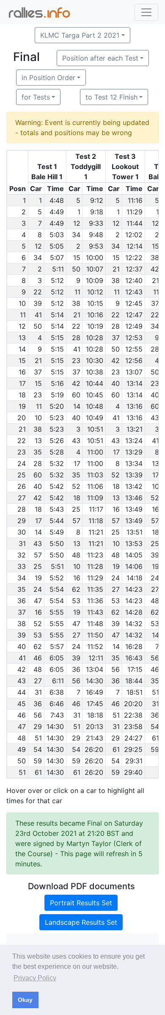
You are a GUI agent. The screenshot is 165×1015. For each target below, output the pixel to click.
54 (155, 726)
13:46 (134, 498)
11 (77, 292)
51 (155, 692)
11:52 (95, 646)
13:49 (134, 509)
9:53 (96, 246)
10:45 (94, 395)
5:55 (57, 612)
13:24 (134, 440)
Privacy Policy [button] (35, 978)
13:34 (134, 463)
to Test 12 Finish (111, 97)
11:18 (95, 520)
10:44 (94, 383)
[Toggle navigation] (146, 12)
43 (155, 417)
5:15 (57, 337)
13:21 (134, 429)
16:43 (134, 658)
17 (116, 452)
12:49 (134, 326)
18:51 (134, 692)
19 (116, 566)
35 (37, 452)
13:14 (134, 383)
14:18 (134, 578)
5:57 (57, 646)
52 (115, 475)
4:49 (57, 212)
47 (38, 600)
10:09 (94, 280)
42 (155, 269)
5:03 (57, 234)
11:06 (95, 486)
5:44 (57, 520)
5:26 (57, 440)
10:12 (95, 292)
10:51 (95, 429)
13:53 (134, 543)
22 (37, 292)
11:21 (95, 532)
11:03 (95, 475)
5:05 (57, 246)
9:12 (96, 200)
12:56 (134, 360)
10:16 (95, 315)
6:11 (58, 681)
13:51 (134, 532)
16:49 (94, 692)
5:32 (57, 463)
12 (76, 223)
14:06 (134, 566)
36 (76, 669)
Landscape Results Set (81, 922)
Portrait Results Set (81, 903)
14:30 (94, 681)
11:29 (134, 212)
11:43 (95, 612)
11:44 (134, 223)
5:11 (58, 269)
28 (115, 326)
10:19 (95, 326)
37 (155, 303)
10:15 (95, 303)
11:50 (95, 635)
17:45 (95, 703)
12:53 (134, 337)
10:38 (94, 372)
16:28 (134, 646)
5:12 (57, 280)
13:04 (94, 669)
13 (38, 440)
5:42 (57, 486)
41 (38, 315)
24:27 (133, 738)
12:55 (134, 349)
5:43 (57, 509)
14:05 (134, 555)
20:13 (94, 726)
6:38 (57, 692)
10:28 (94, 337)
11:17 (96, 509)
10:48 (94, 406)
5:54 (57, 589)
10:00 (94, 257)
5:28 (57, 452)
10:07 (94, 269)
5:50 (57, 543)
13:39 (134, 475)
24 (115, 578)
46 (37, 658)
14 (76, 406)
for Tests (36, 97)
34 (76, 234)
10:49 (94, 417)
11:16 (135, 200)
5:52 (57, 578)
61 (155, 738)
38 (155, 257)
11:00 (95, 452)
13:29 (134, 452)
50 (76, 269)
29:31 (134, 761)
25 (76, 509)
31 (38, 692)
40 (115, 383)
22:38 (133, 715)
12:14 (134, 246)
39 (37, 303)
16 (116, 509)
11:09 (95, 498)
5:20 (57, 406)
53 (76, 600)
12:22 (134, 257)
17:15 (135, 669)
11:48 (95, 623)
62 (76, 589)
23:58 (133, 726)
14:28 (134, 612)
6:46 (57, 703)
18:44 (134, 681)
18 (116, 486)
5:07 (57, 257)
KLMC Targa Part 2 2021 (79, 35)
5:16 (57, 383)
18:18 (95, 715)
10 (38, 417)
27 (116, 589)
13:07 (134, 372)
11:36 (95, 600)
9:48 (96, 234)
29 (37, 726)
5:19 (57, 395)
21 (116, 269)
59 (155, 749)
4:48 (57, 200)
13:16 (134, 406)
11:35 (95, 589)
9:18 (96, 212)
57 (76, 520)
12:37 (134, 269)
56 (155, 658)
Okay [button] (25, 999)
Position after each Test (100, 58)
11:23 (95, 555)
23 (76, 360)
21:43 (94, 738)
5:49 (57, 532)
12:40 (134, 280)
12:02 (134, 234)
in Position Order (48, 77)
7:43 (57, 715)
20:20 (133, 703)
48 (76, 555)
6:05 (57, 658)
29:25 (133, 749)
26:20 (94, 749)
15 (155, 246)
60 (76, 395)
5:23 (57, 417)
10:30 (94, 360)
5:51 (57, 566)
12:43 (134, 292)
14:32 (134, 623)
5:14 (57, 315)
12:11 (95, 658)
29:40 (133, 772)
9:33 (96, 223)
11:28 (95, 566)
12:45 (134, 303)
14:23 (134, 589)
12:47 (134, 315)
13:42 (134, 486)
